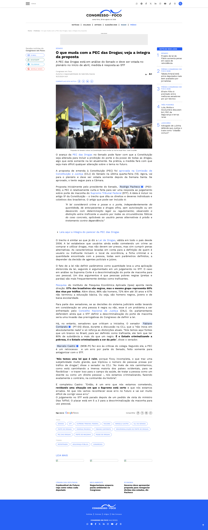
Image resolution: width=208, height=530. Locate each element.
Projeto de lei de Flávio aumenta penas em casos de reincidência (171, 59)
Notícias (75, 25)
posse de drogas (103, 434)
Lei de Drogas (106, 240)
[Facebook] (146, 4)
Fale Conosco (117, 514)
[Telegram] (142, 4)
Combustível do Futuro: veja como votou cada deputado (68, 487)
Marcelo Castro (66, 346)
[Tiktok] (170, 4)
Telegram (35, 64)
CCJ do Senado (140, 424)
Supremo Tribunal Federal (106, 193)
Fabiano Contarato (103, 429)
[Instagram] (160, 4)
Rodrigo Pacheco (130, 186)
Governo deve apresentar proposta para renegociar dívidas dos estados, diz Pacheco (137, 489)
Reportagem (63, 444)
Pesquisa (61, 285)
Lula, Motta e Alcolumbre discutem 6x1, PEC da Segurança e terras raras (171, 112)
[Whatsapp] (137, 4)
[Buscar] (180, 3)
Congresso (97, 444)
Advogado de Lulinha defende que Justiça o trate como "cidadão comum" (171, 129)
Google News (36, 69)
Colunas (87, 25)
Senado (61, 424)
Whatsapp (35, 60)
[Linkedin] (155, 4)
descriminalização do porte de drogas (132, 429)
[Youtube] (165, 4)
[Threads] (175, 4)
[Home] (104, 13)
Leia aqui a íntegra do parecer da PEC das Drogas (89, 232)
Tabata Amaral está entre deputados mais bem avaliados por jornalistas (171, 77)
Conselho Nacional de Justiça (98, 310)
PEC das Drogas (82, 154)
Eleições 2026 (111, 25)
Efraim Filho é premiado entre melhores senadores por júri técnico (170, 95)
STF (70, 424)
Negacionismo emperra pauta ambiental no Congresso (101, 487)
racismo (107, 424)
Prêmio (133, 25)
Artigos (97, 25)
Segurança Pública (80, 444)
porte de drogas (65, 429)
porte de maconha (83, 434)
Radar (123, 25)
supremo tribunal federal (88, 424)
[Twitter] (151, 4)
